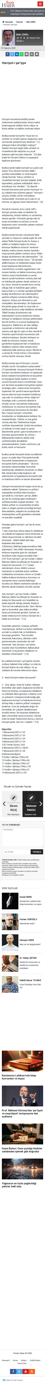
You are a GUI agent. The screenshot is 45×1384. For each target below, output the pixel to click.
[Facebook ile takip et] (13, 1371)
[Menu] (40, 4)
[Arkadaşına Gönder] (27, 54)
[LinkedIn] (17, 54)
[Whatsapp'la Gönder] (22, 54)
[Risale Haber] (8, 4)
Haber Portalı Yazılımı (14, 1380)
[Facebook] (8, 54)
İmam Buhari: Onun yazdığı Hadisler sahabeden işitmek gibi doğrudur (25, 12)
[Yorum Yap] (37, 54)
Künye (15, 1360)
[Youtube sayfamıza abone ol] (25, 1371)
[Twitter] (12, 54)
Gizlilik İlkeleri (35, 1360)
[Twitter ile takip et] (19, 1371)
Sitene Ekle (22, 1363)
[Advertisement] (22, 91)
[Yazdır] (32, 54)
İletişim (24, 1360)
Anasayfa (6, 1360)
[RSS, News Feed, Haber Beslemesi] (32, 1371)
